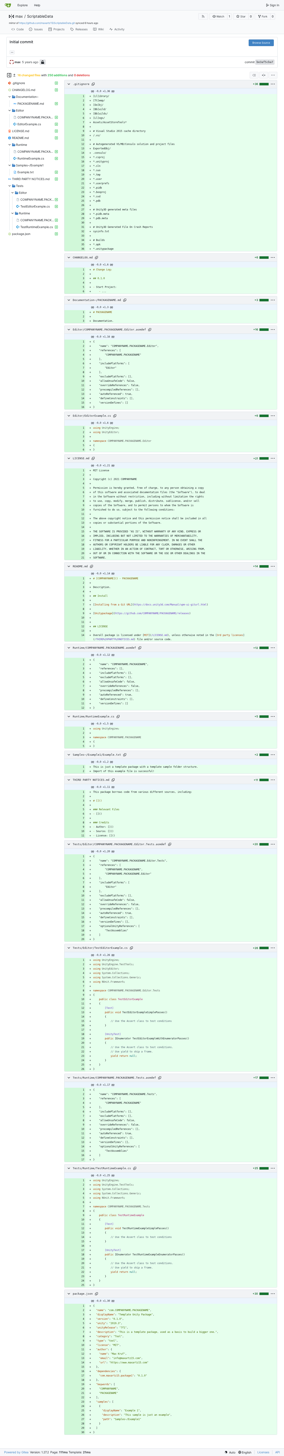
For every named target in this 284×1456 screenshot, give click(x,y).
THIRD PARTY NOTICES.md (91, 779)
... (12, 51)
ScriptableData (40, 16)
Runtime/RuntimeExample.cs (93, 716)
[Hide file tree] (9, 75)
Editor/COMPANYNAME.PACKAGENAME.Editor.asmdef (109, 329)
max (19, 16)
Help (37, 5)
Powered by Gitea (16, 1452)
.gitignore (81, 84)
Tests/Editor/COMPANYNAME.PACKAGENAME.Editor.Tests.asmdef (119, 844)
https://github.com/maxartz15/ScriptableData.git (47, 23)
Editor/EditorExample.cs (92, 415)
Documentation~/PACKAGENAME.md (97, 300)
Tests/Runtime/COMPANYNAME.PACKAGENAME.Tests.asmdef (114, 1077)
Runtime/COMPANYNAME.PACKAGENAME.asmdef (104, 647)
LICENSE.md (81, 458)
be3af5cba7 (265, 62)
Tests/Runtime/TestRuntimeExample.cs (102, 1168)
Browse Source (261, 42)
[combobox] (254, 75)
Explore (22, 5)
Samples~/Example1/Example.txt (97, 754)
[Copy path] (93, 84)
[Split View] (263, 75)
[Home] (8, 5)
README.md (80, 566)
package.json (83, 1293)
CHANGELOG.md (83, 257)
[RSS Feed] (203, 16)
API (277, 1452)
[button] (218, 16)
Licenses (263, 1452)
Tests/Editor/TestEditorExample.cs (100, 947)
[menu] (273, 75)
